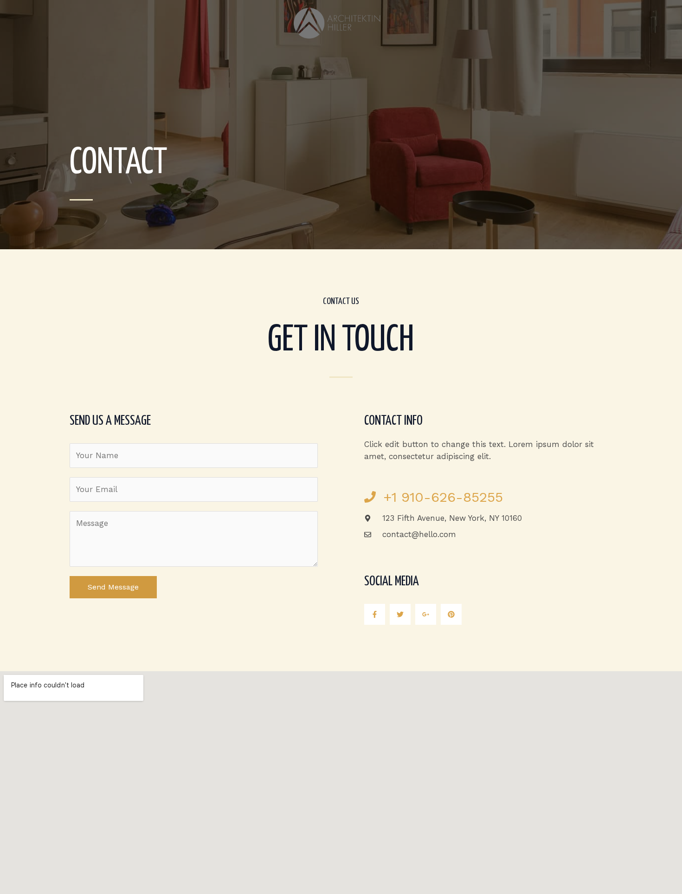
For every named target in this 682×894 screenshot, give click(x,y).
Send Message (113, 587)
